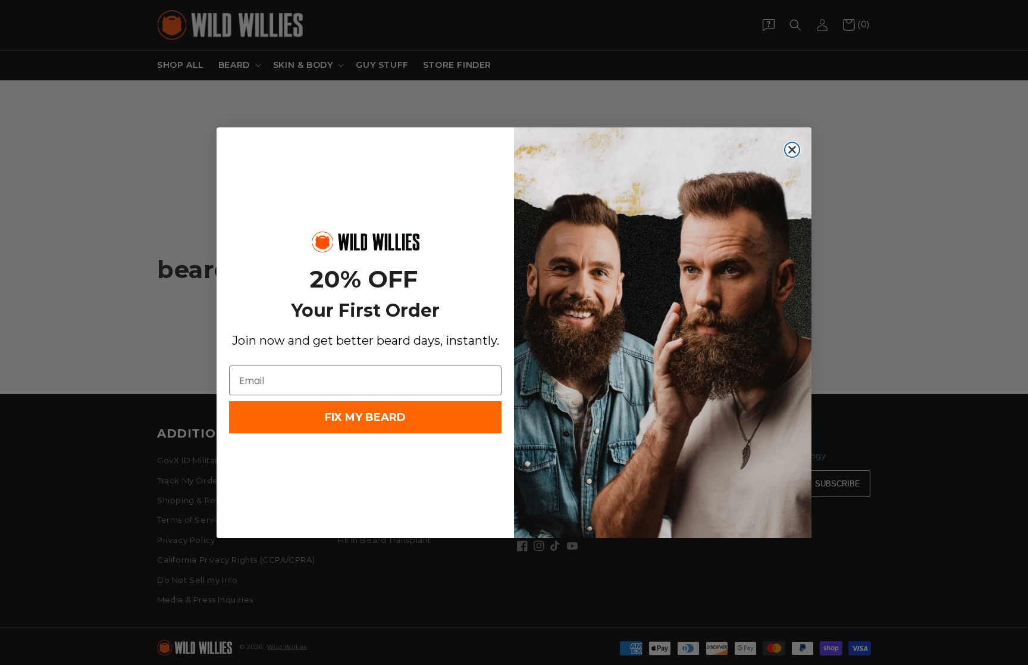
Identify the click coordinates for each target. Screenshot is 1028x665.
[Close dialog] (792, 149)
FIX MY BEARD (365, 417)
